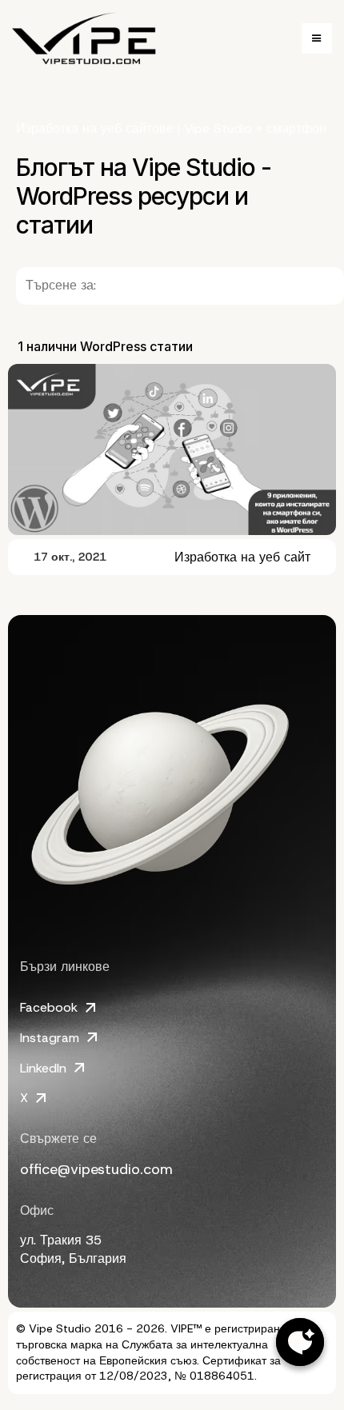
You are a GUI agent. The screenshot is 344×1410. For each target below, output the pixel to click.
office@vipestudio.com (96, 1169)
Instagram (49, 1037)
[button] (317, 38)
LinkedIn (43, 1068)
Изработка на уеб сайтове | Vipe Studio (134, 128)
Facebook (49, 1007)
